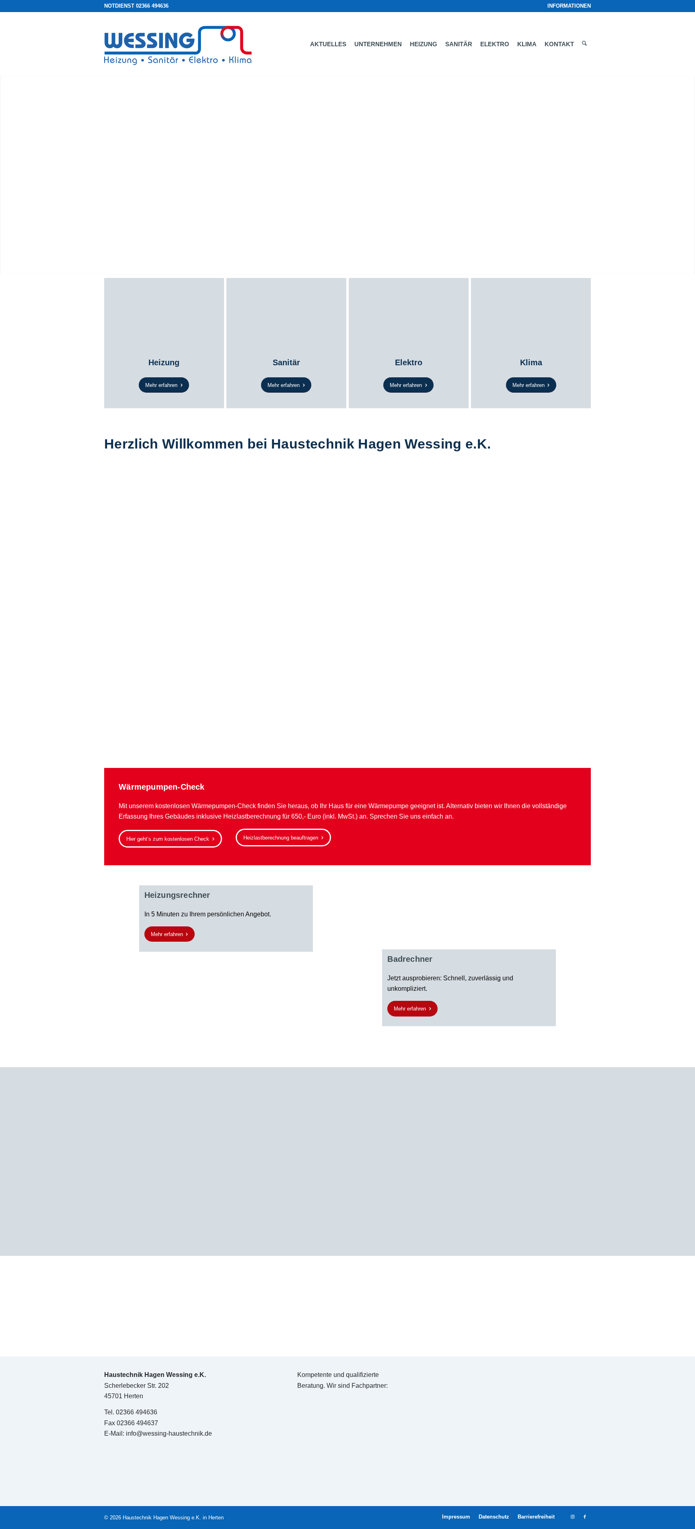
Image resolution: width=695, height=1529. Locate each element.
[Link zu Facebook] (585, 1516)
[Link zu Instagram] (573, 1516)
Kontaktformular (188, 680)
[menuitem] (567, 6)
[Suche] (584, 44)
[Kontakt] (347, 1306)
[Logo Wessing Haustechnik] (182, 44)
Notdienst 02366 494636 (136, 6)
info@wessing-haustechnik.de (169, 1433)
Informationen (569, 6)
